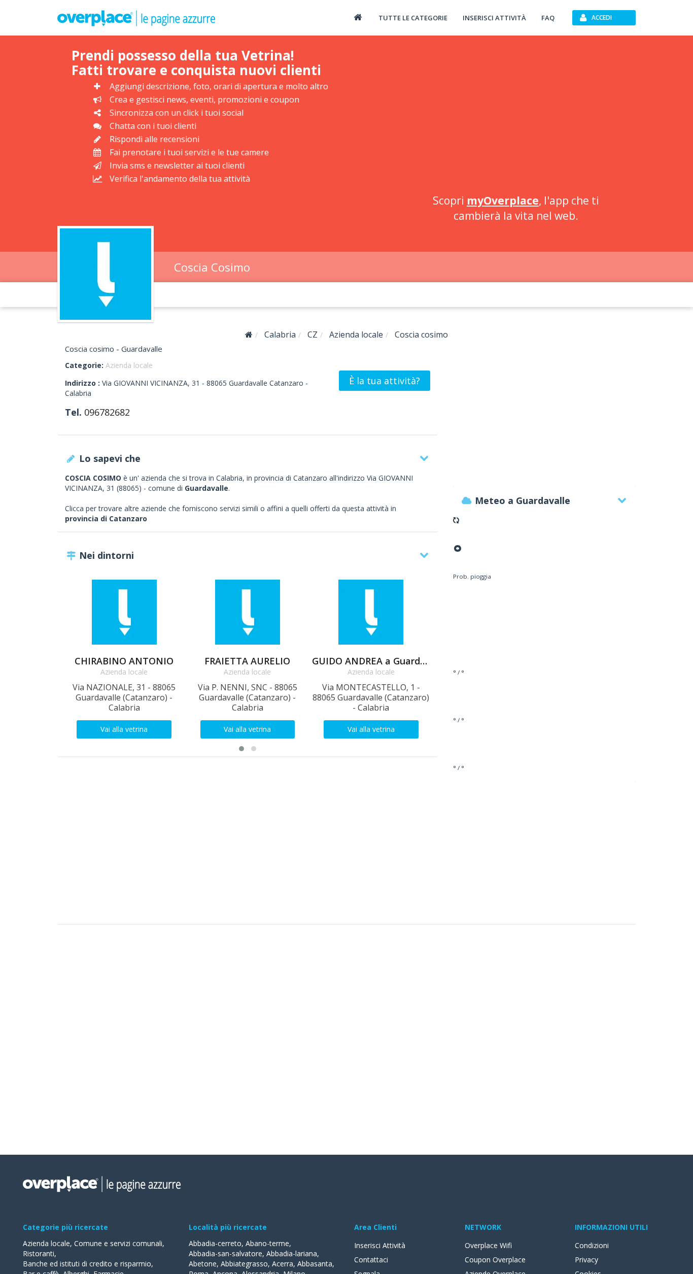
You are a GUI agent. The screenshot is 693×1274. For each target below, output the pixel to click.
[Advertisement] (515, 117)
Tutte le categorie (412, 17)
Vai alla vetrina (124, 729)
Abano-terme (267, 1243)
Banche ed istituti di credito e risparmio (87, 1263)
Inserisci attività (494, 17)
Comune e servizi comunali (118, 1243)
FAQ (548, 17)
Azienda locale (129, 365)
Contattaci (371, 1259)
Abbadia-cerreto (215, 1243)
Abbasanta (314, 1263)
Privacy (586, 1259)
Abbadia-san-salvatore (225, 1253)
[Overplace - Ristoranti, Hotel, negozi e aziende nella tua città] (136, 18)
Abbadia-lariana (291, 1253)
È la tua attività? (384, 381)
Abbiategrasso (244, 1263)
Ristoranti (38, 1253)
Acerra (282, 1263)
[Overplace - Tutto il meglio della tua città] (357, 17)
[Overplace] (249, 335)
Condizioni (592, 1245)
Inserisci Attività (379, 1245)
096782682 (107, 412)
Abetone (203, 1263)
